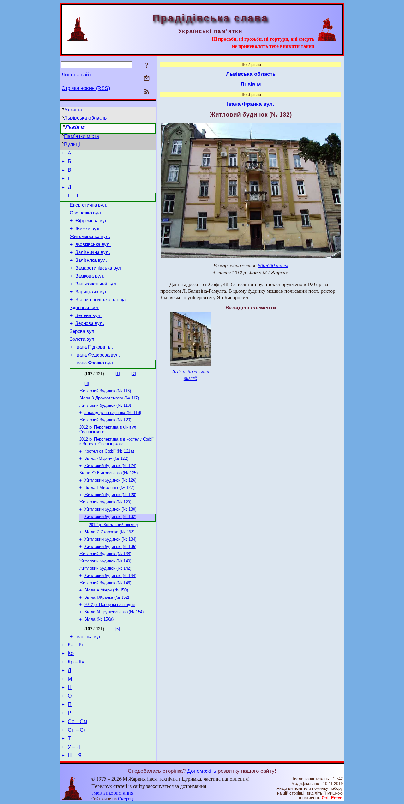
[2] (133, 373)
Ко (71, 653)
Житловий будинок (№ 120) (105, 419)
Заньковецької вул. (96, 283)
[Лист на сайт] (146, 78)
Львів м (75, 127)
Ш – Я (75, 755)
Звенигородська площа (100, 299)
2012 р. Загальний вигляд (113, 524)
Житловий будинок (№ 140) (105, 561)
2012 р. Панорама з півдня (109, 604)
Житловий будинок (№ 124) (110, 465)
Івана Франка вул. (94, 362)
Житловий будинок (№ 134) (110, 539)
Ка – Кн (76, 644)
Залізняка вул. (91, 260)
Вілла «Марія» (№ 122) (106, 458)
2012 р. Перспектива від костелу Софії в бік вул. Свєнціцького (116, 441)
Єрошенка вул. (86, 212)
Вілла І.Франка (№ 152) (106, 597)
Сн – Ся (77, 730)
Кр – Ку (76, 661)
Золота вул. (83, 339)
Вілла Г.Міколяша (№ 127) (109, 487)
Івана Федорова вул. (97, 354)
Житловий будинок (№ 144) (110, 575)
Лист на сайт (76, 74)
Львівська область (85, 118)
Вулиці (72, 144)
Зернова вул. (89, 323)
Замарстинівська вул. (98, 268)
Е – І (73, 195)
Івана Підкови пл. (94, 347)
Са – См (77, 721)
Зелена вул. (88, 315)
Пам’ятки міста (81, 136)
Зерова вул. (83, 331)
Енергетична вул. (88, 204)
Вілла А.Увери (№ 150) (106, 590)
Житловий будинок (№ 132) (110, 516)
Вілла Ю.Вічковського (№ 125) (108, 473)
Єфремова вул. (92, 220)
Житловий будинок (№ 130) (110, 509)
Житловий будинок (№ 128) (110, 494)
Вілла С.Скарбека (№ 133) (109, 532)
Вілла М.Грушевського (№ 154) (114, 611)
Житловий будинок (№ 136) (110, 546)
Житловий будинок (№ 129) (105, 502)
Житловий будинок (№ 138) (105, 553)
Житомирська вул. (90, 236)
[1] (117, 373)
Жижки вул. (88, 228)
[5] (117, 629)
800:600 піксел (273, 265)
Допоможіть (201, 771)
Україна (73, 109)
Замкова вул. (89, 276)
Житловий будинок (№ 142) (105, 568)
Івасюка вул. (89, 636)
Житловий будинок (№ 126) (110, 480)
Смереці (126, 798)
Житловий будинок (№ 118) (105, 405)
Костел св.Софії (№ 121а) (109, 451)
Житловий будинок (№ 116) (105, 390)
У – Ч (74, 747)
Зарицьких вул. (92, 291)
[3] (86, 383)
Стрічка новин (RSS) (86, 88)
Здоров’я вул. (84, 307)
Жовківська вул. (93, 244)
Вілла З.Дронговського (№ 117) (109, 398)
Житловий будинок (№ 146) (105, 582)
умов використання (112, 792)
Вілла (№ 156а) (99, 619)
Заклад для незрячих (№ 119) (112, 412)
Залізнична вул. (92, 252)
